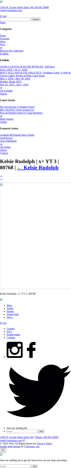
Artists (3, 122)
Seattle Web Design (10, 446)
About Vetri (13, 314)
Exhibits (4, 53)
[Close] (3, 450)
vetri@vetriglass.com (11, 10)
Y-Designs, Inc (32, 446)
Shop (2, 22)
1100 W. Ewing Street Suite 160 (17, 7)
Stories (3, 93)
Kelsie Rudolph (37, 167)
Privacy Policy (44, 443)
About (3, 150)
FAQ (9, 331)
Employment (13, 334)
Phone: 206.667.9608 (46, 437)
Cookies (11, 337)
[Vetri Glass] (1, 1)
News (10, 317)
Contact (4, 153)
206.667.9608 (41, 7)
